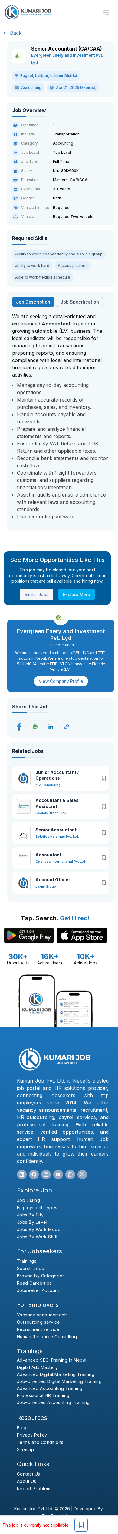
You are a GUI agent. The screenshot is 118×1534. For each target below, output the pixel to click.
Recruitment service (38, 1329)
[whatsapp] (70, 1174)
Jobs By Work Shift (37, 1236)
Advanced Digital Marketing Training (56, 1374)
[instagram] (46, 1174)
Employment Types (37, 1207)
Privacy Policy (32, 1434)
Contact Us (28, 1473)
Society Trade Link (50, 813)
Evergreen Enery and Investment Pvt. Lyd (61, 634)
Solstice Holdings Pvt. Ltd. (57, 836)
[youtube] (58, 1174)
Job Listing (28, 1200)
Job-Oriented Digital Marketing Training (59, 1381)
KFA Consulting (48, 785)
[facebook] (34, 1174)
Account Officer (52, 879)
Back (14, 33)
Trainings (27, 1261)
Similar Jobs (36, 594)
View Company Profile (61, 681)
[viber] (82, 1174)
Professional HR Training (43, 1395)
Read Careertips (34, 1283)
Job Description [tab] (33, 301)
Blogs (23, 1427)
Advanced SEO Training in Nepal (52, 1360)
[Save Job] (81, 1525)
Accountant (48, 854)
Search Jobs (30, 1268)
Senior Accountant (56, 829)
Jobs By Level (32, 1222)
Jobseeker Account (38, 1290)
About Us (26, 1481)
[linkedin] (22, 1174)
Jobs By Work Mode (39, 1229)
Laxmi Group (45, 886)
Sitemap (25, 1449)
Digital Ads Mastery (37, 1367)
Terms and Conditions (40, 1442)
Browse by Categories (41, 1275)
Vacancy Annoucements (42, 1314)
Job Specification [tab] (80, 301)
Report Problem (34, 1488)
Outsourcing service (38, 1322)
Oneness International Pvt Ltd (60, 861)
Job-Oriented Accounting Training (53, 1402)
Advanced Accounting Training (50, 1388)
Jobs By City (30, 1214)
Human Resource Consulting (47, 1336)
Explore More (76, 594)
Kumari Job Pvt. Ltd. (33, 1508)
